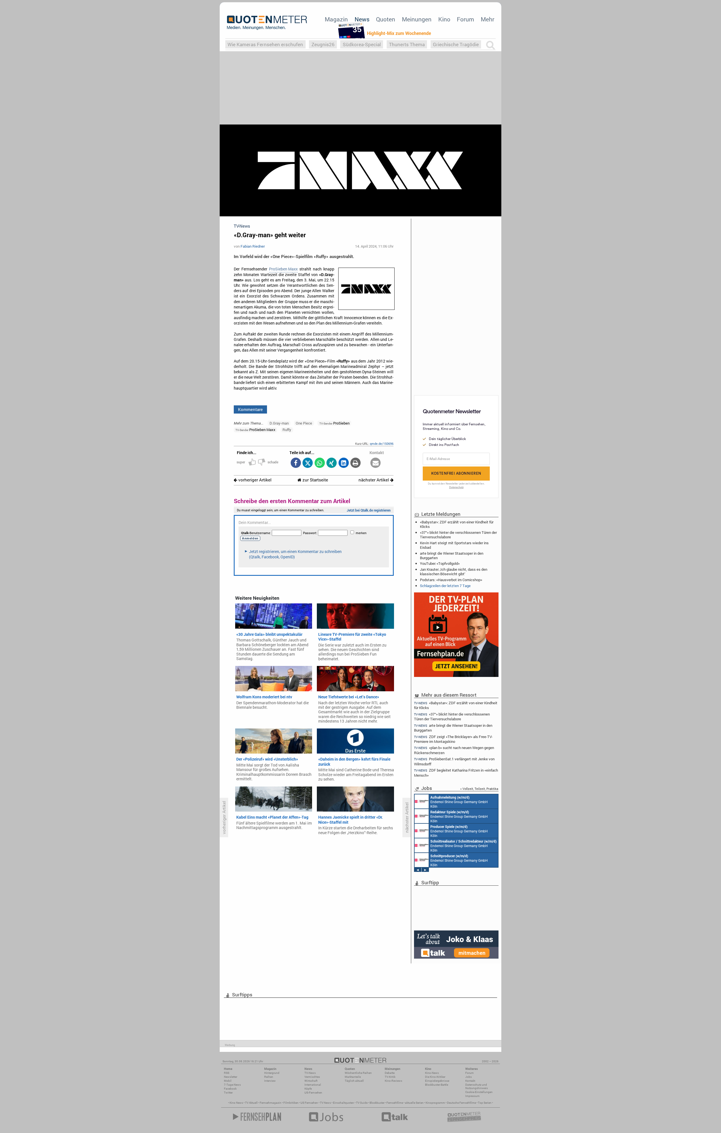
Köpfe (308, 1088)
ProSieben (334, 423)
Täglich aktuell (354, 1081)
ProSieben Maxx (283, 269)
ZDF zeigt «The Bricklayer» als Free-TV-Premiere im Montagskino (453, 739)
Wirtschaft (310, 1081)
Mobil (228, 1081)
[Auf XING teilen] (332, 463)
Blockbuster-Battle (436, 1085)
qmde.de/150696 (381, 443)
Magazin (336, 19)
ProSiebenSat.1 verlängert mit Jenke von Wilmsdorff (454, 761)
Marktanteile (353, 1077)
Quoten (385, 19)
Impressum (472, 1096)
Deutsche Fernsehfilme (461, 1103)
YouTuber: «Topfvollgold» (440, 563)
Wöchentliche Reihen (358, 1073)
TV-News (310, 1073)
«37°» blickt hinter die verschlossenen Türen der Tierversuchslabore (458, 534)
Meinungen (416, 19)
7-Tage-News (232, 1085)
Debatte (390, 1073)
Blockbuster (377, 1103)
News (362, 19)
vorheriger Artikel (254, 480)
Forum (465, 19)
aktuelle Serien (414, 1103)
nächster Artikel (374, 480)
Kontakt (470, 1081)
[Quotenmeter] (267, 22)
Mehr (487, 19)
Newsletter (230, 1077)
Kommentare (250, 409)
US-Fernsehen (313, 1092)
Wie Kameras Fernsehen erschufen (265, 44)
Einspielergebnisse (437, 1081)
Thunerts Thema (407, 44)
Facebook (230, 1088)
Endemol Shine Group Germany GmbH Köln (459, 801)
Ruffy (286, 429)
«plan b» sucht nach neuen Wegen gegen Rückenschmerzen (454, 750)
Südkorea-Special (362, 44)
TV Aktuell (251, 1103)
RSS (226, 1073)
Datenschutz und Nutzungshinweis (476, 1086)
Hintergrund (271, 1073)
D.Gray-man (279, 423)
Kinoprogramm (435, 1103)
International (312, 1085)
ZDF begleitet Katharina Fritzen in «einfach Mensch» (456, 772)
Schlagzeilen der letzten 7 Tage (445, 585)
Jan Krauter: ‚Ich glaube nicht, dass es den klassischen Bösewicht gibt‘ (453, 571)
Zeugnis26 (323, 44)
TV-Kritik (390, 1077)
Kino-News (432, 1073)
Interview (270, 1081)
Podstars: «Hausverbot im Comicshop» (451, 579)
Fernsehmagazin (270, 1103)
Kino (444, 19)
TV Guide (362, 1103)
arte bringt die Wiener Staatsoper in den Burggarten (451, 555)
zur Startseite (314, 480)
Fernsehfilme (394, 1103)
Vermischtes (312, 1077)
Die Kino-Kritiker (435, 1077)
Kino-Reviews (393, 1081)
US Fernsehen (309, 1103)
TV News (325, 1103)
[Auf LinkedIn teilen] (343, 463)
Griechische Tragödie (456, 44)
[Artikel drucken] (356, 463)
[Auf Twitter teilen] (308, 463)
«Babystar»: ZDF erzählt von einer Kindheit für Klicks (456, 524)
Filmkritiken (291, 1103)
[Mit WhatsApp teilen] (319, 463)
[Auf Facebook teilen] (296, 463)
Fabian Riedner (253, 246)
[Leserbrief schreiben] (376, 463)
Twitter (228, 1092)
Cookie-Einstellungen (479, 1092)
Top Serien (484, 1103)
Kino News (236, 1103)
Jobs (468, 1077)
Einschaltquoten (343, 1103)
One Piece (304, 423)
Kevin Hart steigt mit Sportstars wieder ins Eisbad (454, 545)
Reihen (268, 1077)
